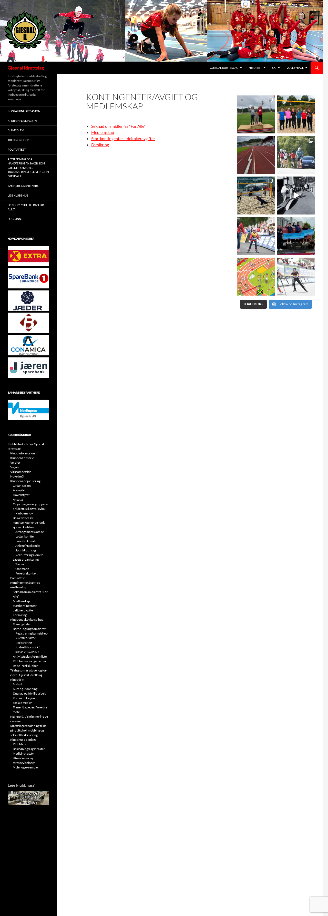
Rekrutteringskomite (29, 555)
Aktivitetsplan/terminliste (30, 656)
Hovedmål (17, 476)
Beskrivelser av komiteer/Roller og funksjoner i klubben (29, 522)
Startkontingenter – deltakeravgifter (123, 138)
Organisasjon (22, 486)
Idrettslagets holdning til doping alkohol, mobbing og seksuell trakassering (29, 730)
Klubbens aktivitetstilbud (27, 619)
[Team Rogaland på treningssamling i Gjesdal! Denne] (296, 114)
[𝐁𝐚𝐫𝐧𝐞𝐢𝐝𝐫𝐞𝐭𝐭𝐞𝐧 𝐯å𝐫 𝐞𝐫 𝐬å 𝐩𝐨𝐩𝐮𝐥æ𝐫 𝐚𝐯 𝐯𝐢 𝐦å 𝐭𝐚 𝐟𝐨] (256, 277)
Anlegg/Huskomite (27, 546)
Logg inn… (15, 218)
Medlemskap (102, 132)
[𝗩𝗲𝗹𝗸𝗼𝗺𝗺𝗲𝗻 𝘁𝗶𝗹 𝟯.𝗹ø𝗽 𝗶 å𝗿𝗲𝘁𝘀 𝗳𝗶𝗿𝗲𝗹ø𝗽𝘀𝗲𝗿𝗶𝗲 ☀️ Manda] (256, 114)
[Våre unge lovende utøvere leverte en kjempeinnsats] (296, 277)
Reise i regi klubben (25, 666)
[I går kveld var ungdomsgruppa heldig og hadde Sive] (296, 155)
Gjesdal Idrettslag (26, 68)
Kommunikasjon (24, 698)
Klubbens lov (24, 513)
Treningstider (18, 140)
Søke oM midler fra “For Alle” (26, 207)
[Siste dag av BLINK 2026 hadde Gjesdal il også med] (296, 236)
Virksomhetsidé (20, 472)
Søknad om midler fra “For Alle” (118, 126)
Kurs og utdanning (25, 689)
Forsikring (100, 144)
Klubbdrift (17, 679)
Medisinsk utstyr (24, 753)
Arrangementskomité (29, 532)
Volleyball (295, 67)
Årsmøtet (19, 490)
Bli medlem (16, 130)
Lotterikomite (24, 536)
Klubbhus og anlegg (23, 740)
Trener (19, 564)
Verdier (15, 462)
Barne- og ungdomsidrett (29, 629)
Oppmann (22, 569)
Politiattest (17, 149)
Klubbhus (19, 744)
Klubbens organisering (25, 481)
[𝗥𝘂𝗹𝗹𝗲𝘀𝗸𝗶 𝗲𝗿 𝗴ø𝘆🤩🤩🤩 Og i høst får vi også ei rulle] (296, 196)
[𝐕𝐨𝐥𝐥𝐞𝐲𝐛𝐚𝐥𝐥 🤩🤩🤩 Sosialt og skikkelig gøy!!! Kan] (256, 196)
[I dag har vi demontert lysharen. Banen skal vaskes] (256, 155)
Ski (274, 67)
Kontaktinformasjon (24, 111)
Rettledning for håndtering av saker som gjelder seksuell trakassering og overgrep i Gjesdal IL (28, 168)
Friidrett (255, 67)
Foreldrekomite (25, 541)
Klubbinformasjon (22, 120)
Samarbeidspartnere (23, 185)
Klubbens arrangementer (29, 661)
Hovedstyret (21, 495)
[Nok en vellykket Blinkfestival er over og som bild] (256, 236)
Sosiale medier (22, 703)
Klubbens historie (22, 458)
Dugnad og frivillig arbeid (29, 693)
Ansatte (18, 499)
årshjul (17, 684)
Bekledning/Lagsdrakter (29, 749)
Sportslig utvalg (25, 550)
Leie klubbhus (18, 195)
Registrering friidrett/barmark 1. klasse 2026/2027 (28, 647)
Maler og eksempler (26, 767)
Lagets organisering (26, 559)
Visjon (14, 467)
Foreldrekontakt (26, 573)
